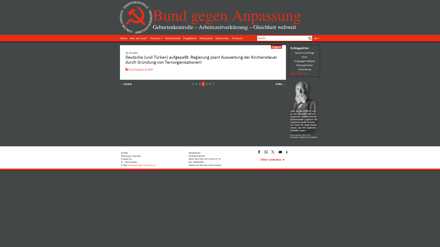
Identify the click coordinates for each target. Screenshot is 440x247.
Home (123, 38)
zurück (128, 84)
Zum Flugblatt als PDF (140, 69)
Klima (304, 57)
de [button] (315, 38)
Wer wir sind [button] (137, 38)
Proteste (237, 38)
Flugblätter (190, 38)
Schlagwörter (299, 48)
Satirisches (222, 38)
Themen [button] (155, 38)
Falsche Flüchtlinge (304, 52)
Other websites (271, 159)
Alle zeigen (296, 73)
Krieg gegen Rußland (304, 61)
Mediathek (206, 38)
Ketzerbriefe (172, 38)
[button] (259, 151)
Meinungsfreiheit (304, 65)
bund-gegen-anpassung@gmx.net (141, 165)
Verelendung (304, 69)
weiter (279, 84)
